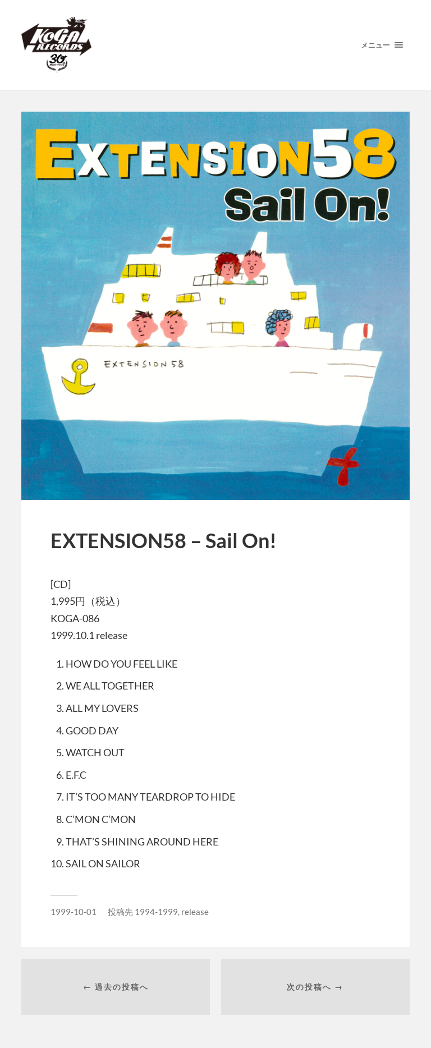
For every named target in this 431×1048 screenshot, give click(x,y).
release (195, 912)
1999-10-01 (74, 912)
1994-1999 (156, 912)
